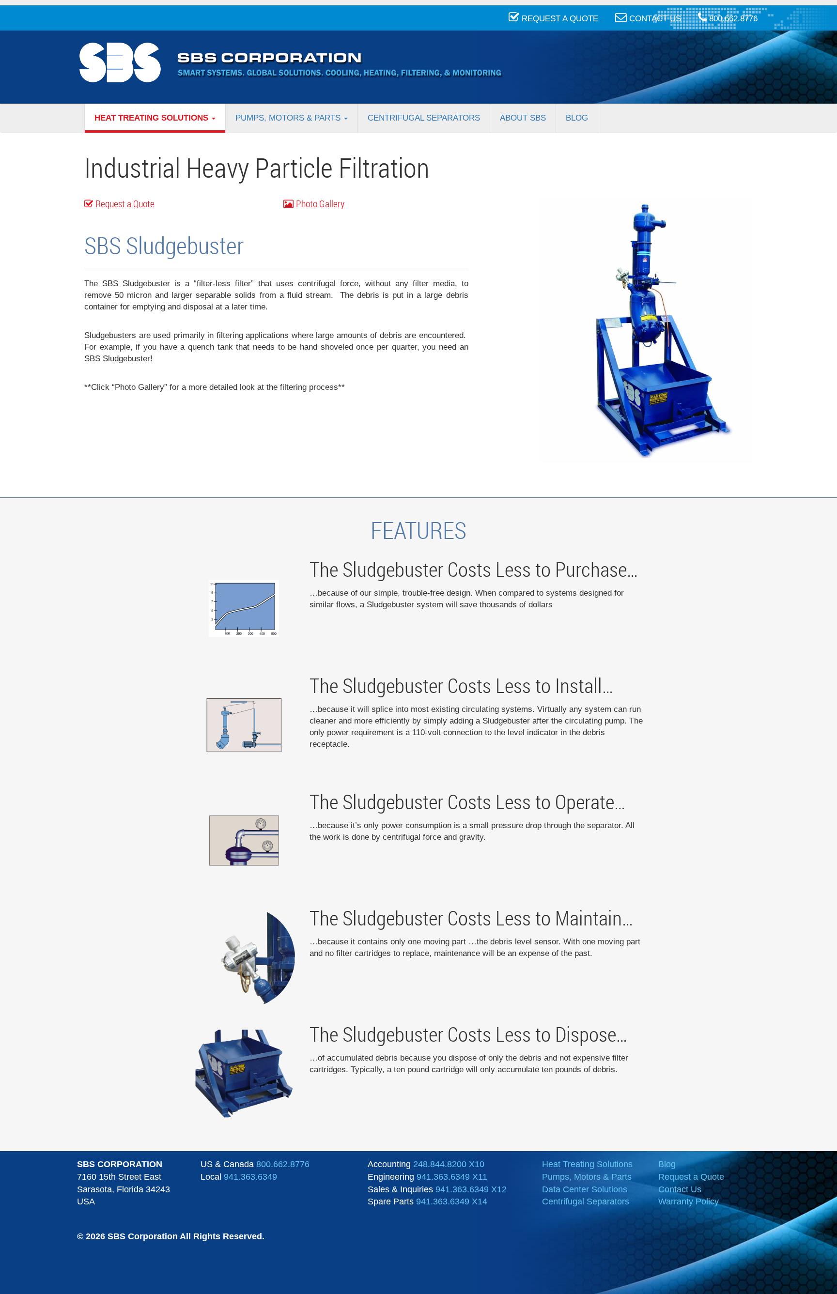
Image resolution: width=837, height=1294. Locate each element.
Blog (577, 118)
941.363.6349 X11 (452, 1177)
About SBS (523, 118)
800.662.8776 (283, 1164)
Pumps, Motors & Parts (289, 118)
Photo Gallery (320, 203)
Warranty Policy (688, 1201)
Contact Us (679, 1189)
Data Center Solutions (584, 1189)
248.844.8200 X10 (448, 1164)
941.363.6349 (250, 1177)
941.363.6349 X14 (451, 1201)
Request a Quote (125, 203)
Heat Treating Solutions (152, 118)
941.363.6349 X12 (471, 1189)
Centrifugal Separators (424, 118)
